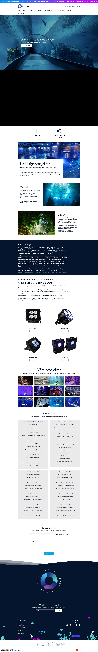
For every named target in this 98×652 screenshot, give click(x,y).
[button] (74, 6)
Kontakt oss (26, 45)
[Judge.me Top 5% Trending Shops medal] (63, 644)
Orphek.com (20, 624)
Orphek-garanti (21, 632)
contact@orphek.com (63, 534)
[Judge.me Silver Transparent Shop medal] (53, 644)
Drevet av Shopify (10, 649)
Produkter (31, 10)
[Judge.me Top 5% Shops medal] (58, 644)
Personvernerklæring (22, 627)
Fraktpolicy (20, 630)
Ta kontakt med (21, 625)
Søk (18, 622)
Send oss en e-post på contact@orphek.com (72, 622)
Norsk (66, 6)
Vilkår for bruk (21, 633)
